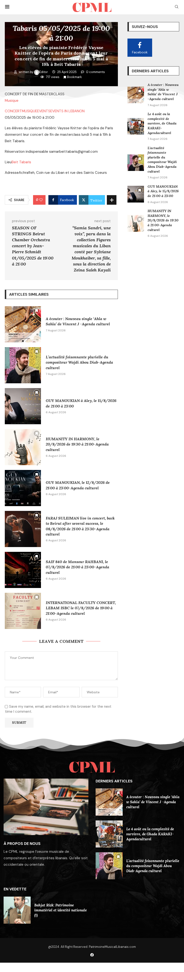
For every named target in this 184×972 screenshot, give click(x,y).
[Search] (176, 7)
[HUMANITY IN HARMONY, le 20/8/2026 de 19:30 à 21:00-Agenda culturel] (23, 447)
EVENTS (43, 111)
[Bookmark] (37, 310)
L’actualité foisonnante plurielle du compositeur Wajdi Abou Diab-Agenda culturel (79, 362)
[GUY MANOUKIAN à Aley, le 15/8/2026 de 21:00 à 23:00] (23, 406)
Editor (44, 72)
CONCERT (13, 111)
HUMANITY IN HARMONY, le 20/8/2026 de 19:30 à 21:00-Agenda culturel (77, 444)
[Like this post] (41, 200)
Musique (11, 100)
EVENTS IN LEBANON (67, 111)
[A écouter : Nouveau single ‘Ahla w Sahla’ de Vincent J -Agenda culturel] (23, 324)
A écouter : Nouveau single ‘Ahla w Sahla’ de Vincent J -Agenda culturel (163, 92)
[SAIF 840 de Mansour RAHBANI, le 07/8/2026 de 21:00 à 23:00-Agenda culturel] (23, 570)
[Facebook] (92, 955)
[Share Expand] (111, 200)
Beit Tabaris (21, 162)
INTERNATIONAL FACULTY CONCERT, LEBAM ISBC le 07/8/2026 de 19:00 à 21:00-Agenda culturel (81, 608)
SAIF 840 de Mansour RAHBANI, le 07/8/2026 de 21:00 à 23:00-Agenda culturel (77, 567)
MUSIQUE (29, 111)
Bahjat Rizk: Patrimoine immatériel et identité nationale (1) (60, 910)
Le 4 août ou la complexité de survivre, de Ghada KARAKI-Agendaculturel (162, 123)
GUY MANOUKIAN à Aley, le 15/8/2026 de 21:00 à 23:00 (163, 191)
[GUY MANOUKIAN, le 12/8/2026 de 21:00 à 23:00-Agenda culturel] (23, 488)
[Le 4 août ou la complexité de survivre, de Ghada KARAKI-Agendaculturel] (135, 126)
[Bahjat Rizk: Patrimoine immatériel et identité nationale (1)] (17, 910)
